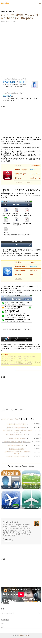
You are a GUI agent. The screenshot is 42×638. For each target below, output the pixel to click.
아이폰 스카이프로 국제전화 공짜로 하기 (16, 427)
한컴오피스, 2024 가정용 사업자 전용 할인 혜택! (15, 82)
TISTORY (21, 635)
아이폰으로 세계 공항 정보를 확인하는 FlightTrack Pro (16, 442)
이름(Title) (17, 165)
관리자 (27, 635)
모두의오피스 (8, 96)
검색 (39, 613)
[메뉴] (39, 3)
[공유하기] (7, 409)
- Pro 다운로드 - (19, 182)
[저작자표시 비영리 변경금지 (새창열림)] (22, 410)
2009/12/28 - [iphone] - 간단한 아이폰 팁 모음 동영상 (14, 358)
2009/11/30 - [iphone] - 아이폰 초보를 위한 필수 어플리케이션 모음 (18, 356)
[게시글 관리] (9, 409)
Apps (17, 418)
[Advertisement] (21, 50)
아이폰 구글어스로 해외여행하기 (16, 449)
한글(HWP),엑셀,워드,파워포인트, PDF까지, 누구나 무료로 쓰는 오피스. (20, 99)
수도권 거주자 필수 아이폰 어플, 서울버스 (16, 456)
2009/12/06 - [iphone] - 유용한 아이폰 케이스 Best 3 (14, 360)
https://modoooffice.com (11, 93)
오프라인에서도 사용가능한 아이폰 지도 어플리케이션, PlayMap (17, 452)
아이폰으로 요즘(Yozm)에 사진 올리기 (16, 424)
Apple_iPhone (7, 418)
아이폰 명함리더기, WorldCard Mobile (16, 434)
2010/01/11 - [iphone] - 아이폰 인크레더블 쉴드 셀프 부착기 (16, 364)
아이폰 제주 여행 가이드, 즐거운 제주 (16, 438)
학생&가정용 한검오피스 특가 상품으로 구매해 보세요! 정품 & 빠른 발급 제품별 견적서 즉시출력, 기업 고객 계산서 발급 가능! (15, 85)
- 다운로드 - (29, 182)
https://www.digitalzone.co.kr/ (13, 79)
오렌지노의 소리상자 (10, 522)
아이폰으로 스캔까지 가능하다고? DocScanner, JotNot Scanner (17, 431)
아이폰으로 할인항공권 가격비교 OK (16, 445)
